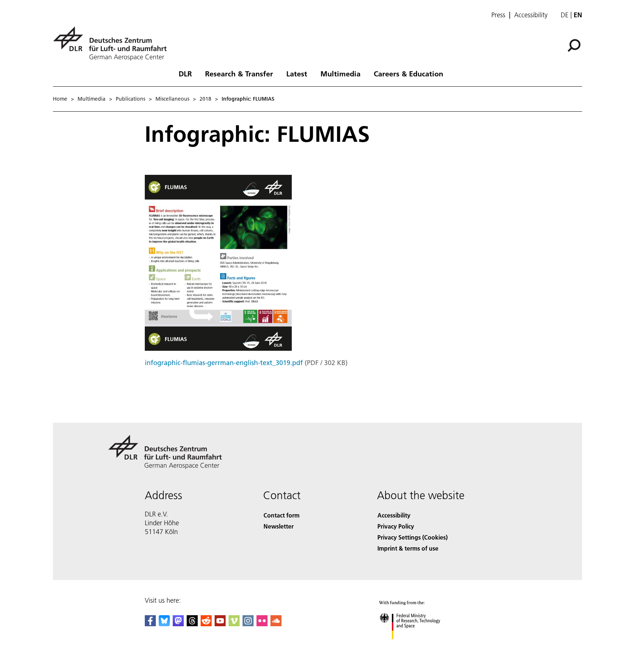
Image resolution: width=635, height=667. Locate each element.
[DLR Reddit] (206, 624)
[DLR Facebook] (150, 624)
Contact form (281, 515)
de (564, 15)
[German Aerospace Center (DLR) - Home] (113, 43)
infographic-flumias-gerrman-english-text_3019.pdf (224, 362)
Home (60, 98)
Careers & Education (408, 73)
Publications (130, 98)
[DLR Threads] (192, 624)
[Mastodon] (178, 624)
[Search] (574, 44)
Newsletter (278, 526)
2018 (205, 98)
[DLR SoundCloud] (275, 624)
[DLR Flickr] (262, 624)
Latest (296, 73)
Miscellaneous (172, 98)
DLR (185, 73)
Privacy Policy (395, 526)
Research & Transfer (239, 73)
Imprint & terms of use (407, 548)
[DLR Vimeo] (234, 624)
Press (498, 15)
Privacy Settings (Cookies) (412, 537)
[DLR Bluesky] (164, 624)
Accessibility (531, 15)
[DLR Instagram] (248, 624)
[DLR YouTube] (220, 624)
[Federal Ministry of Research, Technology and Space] (420, 646)
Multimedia (340, 73)
